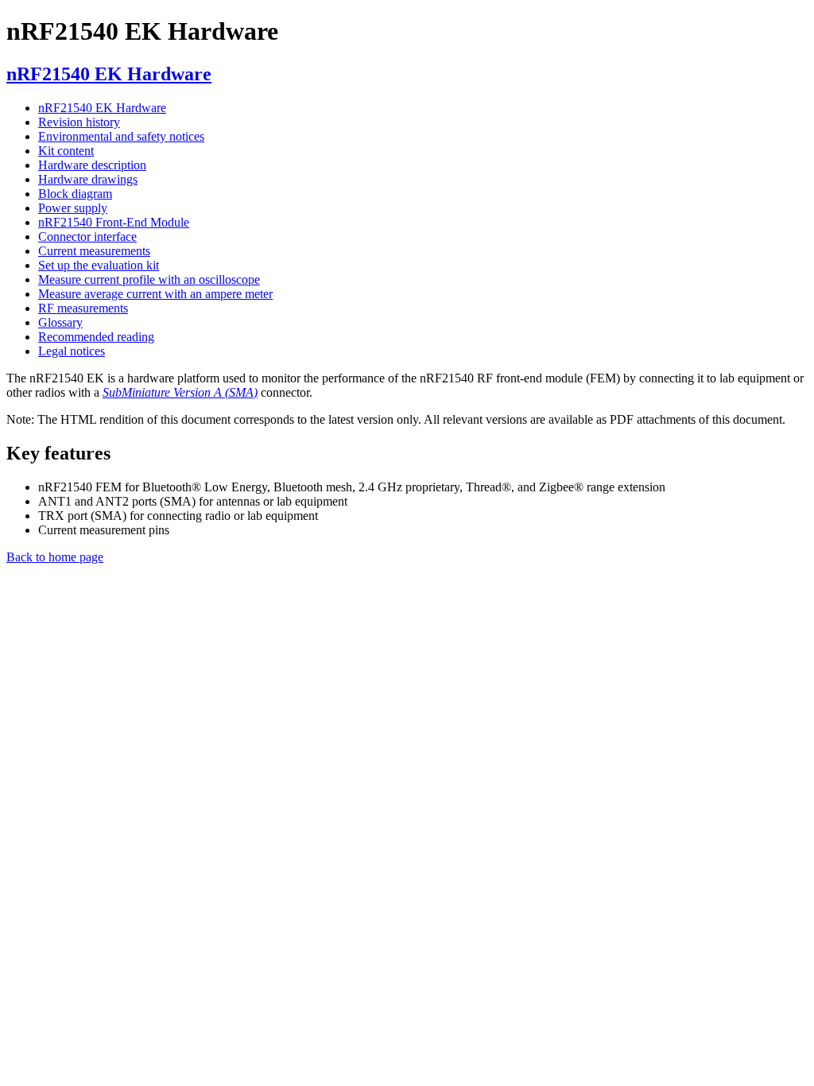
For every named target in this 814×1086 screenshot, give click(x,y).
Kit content (66, 150)
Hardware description (92, 165)
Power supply (72, 208)
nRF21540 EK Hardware (102, 107)
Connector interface (87, 236)
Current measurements (94, 251)
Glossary (60, 322)
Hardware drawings (88, 179)
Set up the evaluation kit (98, 265)
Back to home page (54, 557)
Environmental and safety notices (121, 136)
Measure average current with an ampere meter (155, 294)
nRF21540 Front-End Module (113, 222)
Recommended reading (96, 336)
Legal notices (71, 351)
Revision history (79, 122)
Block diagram (75, 193)
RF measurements (83, 308)
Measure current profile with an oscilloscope (149, 279)
